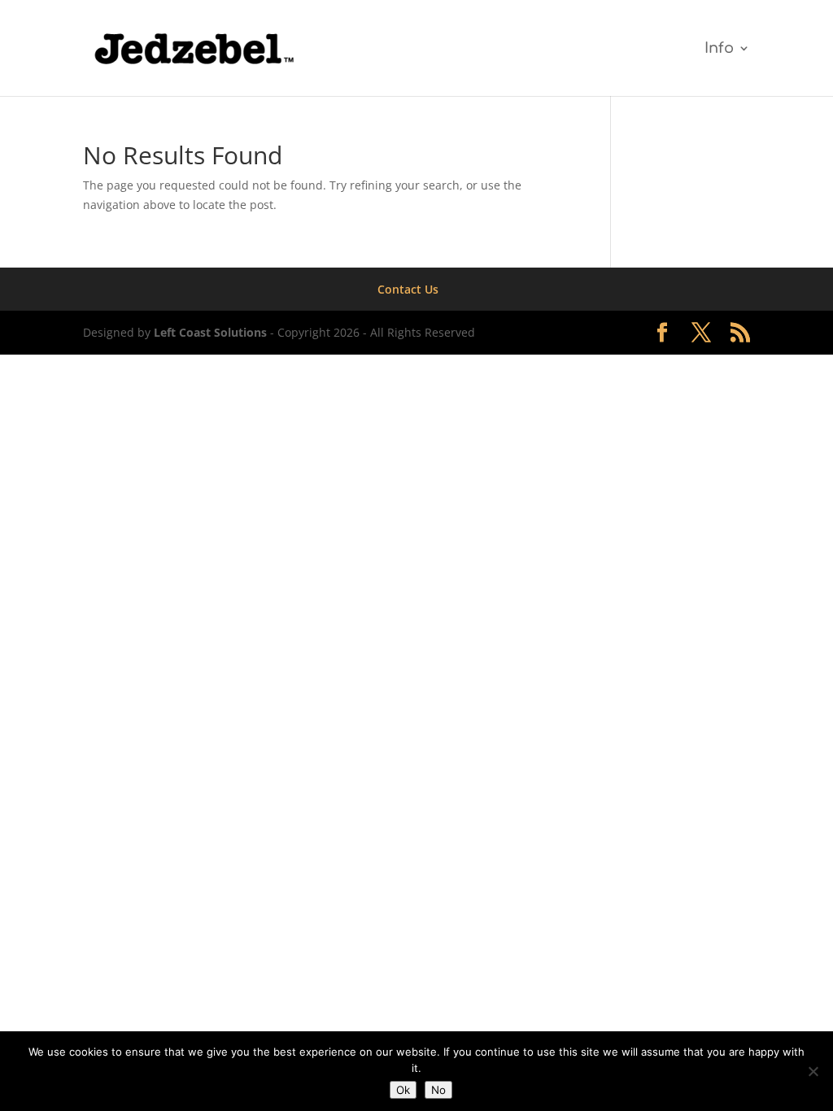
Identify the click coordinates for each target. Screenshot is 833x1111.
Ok (403, 1089)
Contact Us (407, 289)
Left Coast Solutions (210, 332)
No (438, 1089)
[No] (813, 1071)
